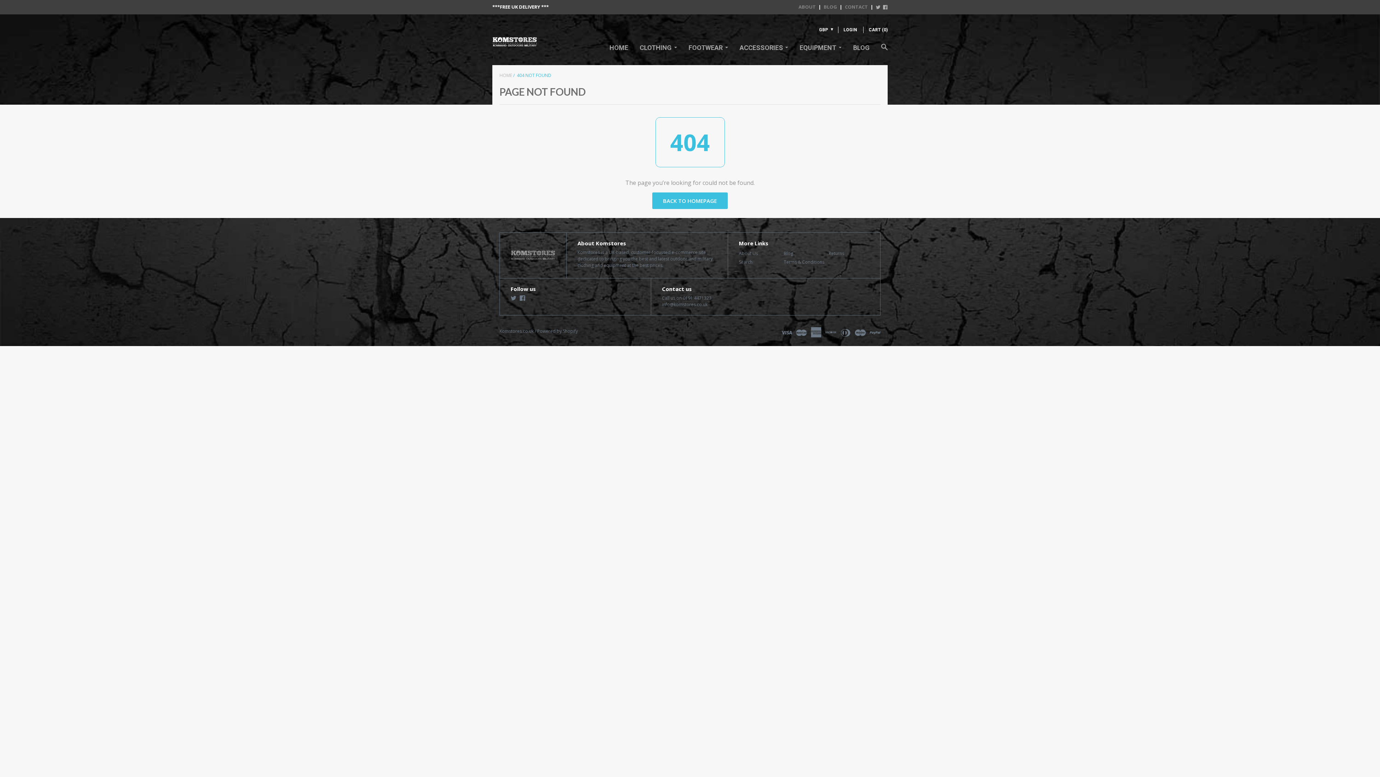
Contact (856, 7)
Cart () (878, 29)
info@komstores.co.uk (685, 304)
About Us (748, 253)
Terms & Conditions (804, 262)
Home (619, 47)
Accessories (761, 47)
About (807, 7)
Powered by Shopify (557, 331)
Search (746, 262)
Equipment (818, 47)
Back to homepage (690, 200)
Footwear (706, 47)
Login (850, 29)
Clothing (656, 47)
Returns (836, 253)
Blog (830, 7)
